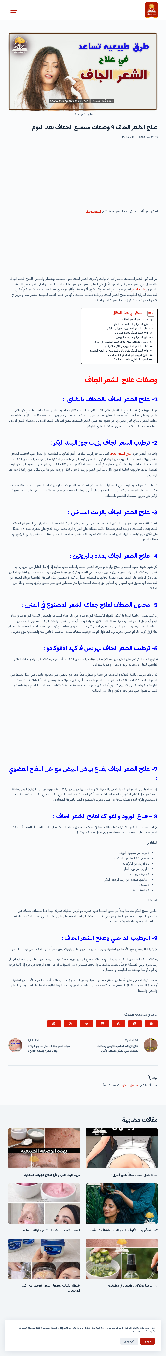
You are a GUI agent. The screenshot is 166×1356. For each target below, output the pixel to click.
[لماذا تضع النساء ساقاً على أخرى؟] (122, 1148)
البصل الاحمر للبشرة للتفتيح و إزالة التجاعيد (50, 1230)
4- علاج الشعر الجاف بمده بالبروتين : (133, 337)
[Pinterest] (118, 1023)
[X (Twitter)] (135, 1023)
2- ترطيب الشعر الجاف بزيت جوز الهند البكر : (129, 328)
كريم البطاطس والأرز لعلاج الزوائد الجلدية (52, 1175)
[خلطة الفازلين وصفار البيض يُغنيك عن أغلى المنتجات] (44, 1259)
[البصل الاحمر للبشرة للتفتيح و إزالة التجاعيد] (44, 1203)
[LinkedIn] (102, 1023)
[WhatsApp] (70, 1023)
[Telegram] (86, 1023)
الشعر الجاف (93, 211)
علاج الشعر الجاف (120, 453)
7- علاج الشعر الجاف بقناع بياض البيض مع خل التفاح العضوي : (120, 351)
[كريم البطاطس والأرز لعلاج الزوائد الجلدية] (44, 1148)
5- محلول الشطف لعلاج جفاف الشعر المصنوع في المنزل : (122, 342)
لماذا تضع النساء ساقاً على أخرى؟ (134, 1175)
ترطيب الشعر (139, 289)
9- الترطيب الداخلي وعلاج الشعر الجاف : (131, 359)
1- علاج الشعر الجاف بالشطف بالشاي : (131, 324)
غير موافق (129, 1341)
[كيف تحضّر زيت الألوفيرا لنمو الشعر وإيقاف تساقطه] (122, 1203)
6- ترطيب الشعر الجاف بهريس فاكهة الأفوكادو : (127, 346)
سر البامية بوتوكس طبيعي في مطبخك (133, 1285)
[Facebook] (151, 1023)
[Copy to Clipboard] (54, 1023)
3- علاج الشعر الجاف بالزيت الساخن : (133, 333)
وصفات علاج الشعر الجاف (137, 319)
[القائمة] (13, 10)
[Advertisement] (83, 175)
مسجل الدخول (129, 1085)
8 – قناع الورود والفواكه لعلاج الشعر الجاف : (129, 355)
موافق (147, 1341)
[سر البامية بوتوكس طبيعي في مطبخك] (122, 1259)
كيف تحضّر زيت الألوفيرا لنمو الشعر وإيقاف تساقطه (124, 1230)
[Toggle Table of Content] (148, 313)
